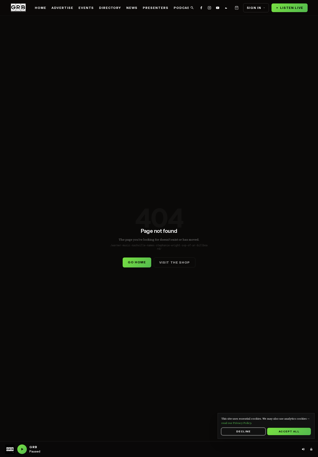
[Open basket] (237, 8)
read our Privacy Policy (236, 423)
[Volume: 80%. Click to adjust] (303, 449)
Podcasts (184, 8)
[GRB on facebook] (201, 7)
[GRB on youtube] (217, 7)
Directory (110, 8)
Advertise (62, 8)
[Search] (192, 7)
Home (40, 8)
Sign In (254, 8)
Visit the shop (174, 262)
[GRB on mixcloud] (225, 7)
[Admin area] (311, 449)
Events (86, 8)
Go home (137, 262)
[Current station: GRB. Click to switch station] (10, 449)
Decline (243, 431)
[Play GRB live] (22, 449)
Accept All (289, 431)
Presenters (156, 8)
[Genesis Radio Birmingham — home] (18, 8)
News (132, 8)
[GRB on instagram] (209, 7)
